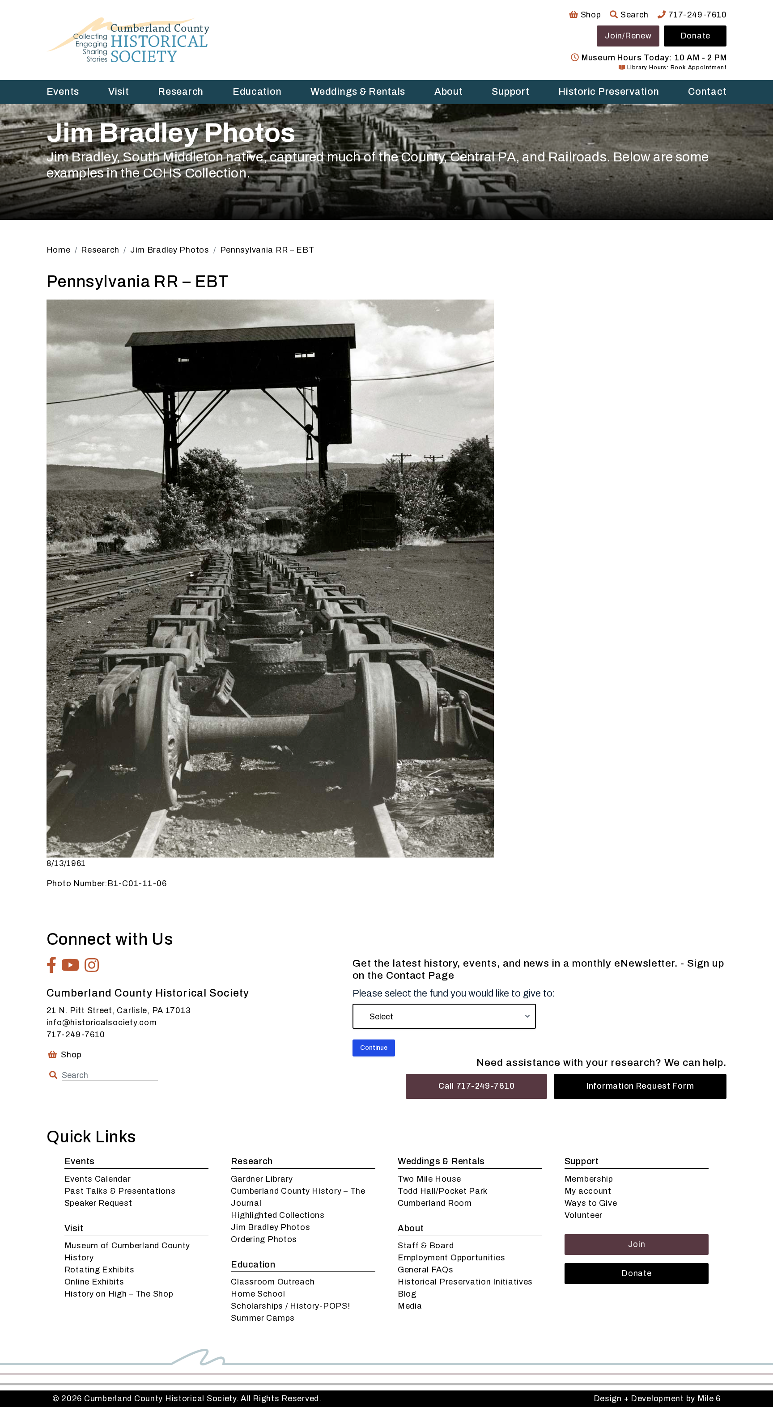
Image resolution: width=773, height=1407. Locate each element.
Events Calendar (97, 1179)
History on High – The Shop (119, 1293)
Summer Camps (263, 1318)
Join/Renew (628, 35)
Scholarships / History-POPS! (290, 1305)
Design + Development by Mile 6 (657, 1398)
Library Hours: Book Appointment (675, 67)
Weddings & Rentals (357, 91)
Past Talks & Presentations (120, 1191)
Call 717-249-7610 (476, 1086)
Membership (589, 1179)
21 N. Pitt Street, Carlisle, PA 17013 (119, 1010)
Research (181, 91)
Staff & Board (426, 1245)
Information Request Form (640, 1086)
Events (63, 91)
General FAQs (426, 1269)
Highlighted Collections (278, 1215)
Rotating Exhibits (99, 1269)
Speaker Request (98, 1203)
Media (410, 1305)
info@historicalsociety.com (102, 1022)
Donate (695, 35)
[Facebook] (52, 965)
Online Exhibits (94, 1281)
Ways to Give (591, 1203)
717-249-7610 (696, 14)
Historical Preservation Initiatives (465, 1281)
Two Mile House (429, 1179)
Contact (707, 91)
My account (588, 1191)
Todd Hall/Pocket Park (443, 1191)
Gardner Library (262, 1179)
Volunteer (584, 1215)
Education (257, 91)
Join (637, 1244)
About (448, 91)
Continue (373, 1047)
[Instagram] (92, 965)
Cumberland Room (435, 1203)
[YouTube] (70, 965)
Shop (589, 14)
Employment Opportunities (451, 1257)
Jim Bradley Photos (270, 1227)
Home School (258, 1293)
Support (510, 91)
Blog (407, 1293)
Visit (118, 91)
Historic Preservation (608, 91)
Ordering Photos (264, 1239)
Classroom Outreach (272, 1281)
